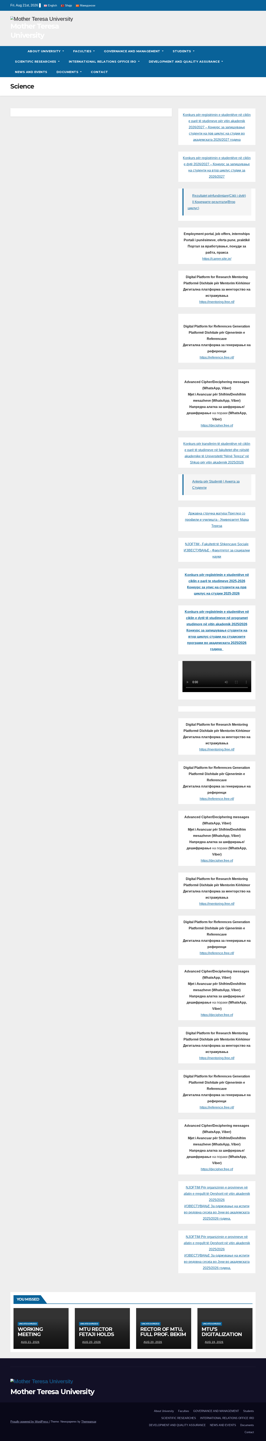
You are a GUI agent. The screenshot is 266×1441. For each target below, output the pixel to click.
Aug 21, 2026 (30, 1342)
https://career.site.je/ (216, 258)
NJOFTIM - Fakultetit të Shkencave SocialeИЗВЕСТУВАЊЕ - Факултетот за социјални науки (217, 550)
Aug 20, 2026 (91, 1342)
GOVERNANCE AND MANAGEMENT (132, 51)
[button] (252, 61)
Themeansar (88, 1421)
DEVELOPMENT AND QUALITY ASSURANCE (185, 61)
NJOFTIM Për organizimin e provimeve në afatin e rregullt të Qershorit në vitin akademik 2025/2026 (217, 1194)
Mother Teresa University (52, 1391)
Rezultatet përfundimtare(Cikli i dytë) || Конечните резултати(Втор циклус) (217, 202)
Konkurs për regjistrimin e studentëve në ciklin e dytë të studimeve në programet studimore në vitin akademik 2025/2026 (217, 618)
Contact (99, 72)
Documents (68, 72)
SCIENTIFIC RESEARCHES (36, 61)
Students (182, 51)
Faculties (82, 51)
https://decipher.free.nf (217, 425)
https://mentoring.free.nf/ (216, 302)
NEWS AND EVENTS (31, 72)
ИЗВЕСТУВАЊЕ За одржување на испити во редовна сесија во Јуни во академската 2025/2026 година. (217, 1212)
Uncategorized (28, 1324)
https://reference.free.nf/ (217, 357)
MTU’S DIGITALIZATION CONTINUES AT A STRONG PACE (222, 1337)
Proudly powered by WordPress (29, 1421)
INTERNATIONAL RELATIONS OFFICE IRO (103, 61)
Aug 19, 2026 (214, 1342)
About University (45, 51)
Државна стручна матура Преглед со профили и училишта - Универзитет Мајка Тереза (217, 520)
